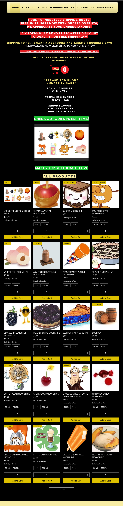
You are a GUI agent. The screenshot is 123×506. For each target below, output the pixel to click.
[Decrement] (5, 231)
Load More (61, 490)
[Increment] (29, 231)
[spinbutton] (17, 231)
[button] (40, 7)
